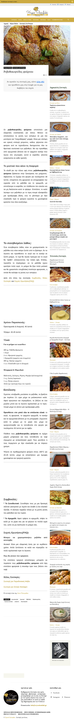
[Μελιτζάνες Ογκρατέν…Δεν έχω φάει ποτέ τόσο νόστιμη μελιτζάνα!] (60, 127)
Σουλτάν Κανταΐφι (56, 201)
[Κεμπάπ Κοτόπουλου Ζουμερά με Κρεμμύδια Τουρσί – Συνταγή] (60, 350)
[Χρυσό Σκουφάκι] (37, 12)
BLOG (49, 19)
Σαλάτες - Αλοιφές (55, 168)
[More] (47, 612)
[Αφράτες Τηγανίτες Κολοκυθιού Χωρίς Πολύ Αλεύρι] (60, 497)
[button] (68, 20)
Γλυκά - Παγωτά (54, 199)
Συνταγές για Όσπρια (19, 68)
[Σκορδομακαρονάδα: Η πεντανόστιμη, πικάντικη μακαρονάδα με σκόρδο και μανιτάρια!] (60, 223)
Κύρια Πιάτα (8, 68)
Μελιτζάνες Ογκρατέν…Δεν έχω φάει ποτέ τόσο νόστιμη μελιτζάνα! (59, 139)
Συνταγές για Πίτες (55, 103)
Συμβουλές (36, 278)
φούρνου (17, 601)
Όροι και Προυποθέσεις (13, 712)
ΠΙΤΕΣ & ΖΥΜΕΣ (27, 19)
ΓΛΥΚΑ (20, 19)
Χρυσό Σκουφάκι (10, 717)
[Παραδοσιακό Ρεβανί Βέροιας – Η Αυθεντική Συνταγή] (60, 459)
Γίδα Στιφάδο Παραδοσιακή (58, 373)
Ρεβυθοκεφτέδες (36, 599)
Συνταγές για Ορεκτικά (56, 508)
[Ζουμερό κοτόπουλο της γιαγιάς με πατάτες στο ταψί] (60, 576)
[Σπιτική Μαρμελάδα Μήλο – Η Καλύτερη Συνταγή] (60, 421)
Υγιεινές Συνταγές (8, 601)
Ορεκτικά (22, 599)
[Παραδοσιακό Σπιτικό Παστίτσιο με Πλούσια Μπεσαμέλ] (60, 274)
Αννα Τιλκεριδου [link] (22, 593)
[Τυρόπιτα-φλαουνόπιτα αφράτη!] (60, 95)
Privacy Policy (10, 714)
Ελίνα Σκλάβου (54, 285)
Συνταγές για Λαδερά (55, 134)
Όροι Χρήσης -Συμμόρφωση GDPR (37, 712)
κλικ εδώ (40, 82)
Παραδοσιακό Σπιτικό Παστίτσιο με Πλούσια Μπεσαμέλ (57, 262)
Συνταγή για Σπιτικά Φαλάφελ (15, 587)
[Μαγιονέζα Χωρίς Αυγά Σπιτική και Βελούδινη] (60, 614)
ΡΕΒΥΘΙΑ (28, 599)
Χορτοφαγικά (24, 601)
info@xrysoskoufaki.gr (39, 705)
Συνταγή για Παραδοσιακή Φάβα (17, 581)
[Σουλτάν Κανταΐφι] (60, 192)
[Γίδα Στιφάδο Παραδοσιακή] (60, 384)
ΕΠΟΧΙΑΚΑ (43, 19)
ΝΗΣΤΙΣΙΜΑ (36, 19)
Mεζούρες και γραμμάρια (28, 714)
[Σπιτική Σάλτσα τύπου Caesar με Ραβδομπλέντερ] (60, 160)
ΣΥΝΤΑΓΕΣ (14, 19)
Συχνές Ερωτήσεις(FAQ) (24, 281)
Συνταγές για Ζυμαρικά (56, 230)
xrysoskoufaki (14, 599)
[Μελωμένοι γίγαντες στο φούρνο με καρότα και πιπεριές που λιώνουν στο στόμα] (60, 537)
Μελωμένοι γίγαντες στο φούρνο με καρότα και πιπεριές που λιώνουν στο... (60, 525)
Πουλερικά (52, 360)
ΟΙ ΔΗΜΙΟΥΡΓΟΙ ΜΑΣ (57, 19)
